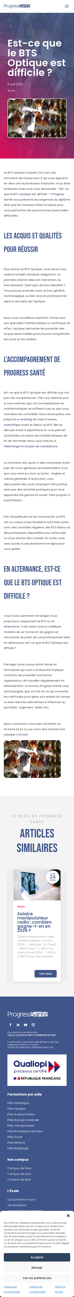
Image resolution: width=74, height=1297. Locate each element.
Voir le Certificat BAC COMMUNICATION (31, 1035)
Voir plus (45, 974)
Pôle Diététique (18, 1103)
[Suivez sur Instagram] (33, 1025)
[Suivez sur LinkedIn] (18, 1025)
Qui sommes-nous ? (21, 1199)
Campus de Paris (19, 1168)
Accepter (37, 1257)
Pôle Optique (16, 1109)
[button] (68, 1215)
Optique (25, 194)
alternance (16, 643)
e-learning (24, 419)
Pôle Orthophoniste (20, 1126)
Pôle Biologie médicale (23, 1120)
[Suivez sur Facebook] (10, 1025)
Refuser (37, 1268)
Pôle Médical (16, 1143)
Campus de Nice (19, 1179)
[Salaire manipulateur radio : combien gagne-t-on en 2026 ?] (37, 884)
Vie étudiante (16, 1205)
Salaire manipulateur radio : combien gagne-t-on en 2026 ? (34, 922)
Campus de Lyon (19, 1174)
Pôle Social (14, 1137)
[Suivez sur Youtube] (26, 1025)
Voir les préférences (37, 1278)
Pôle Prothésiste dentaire (25, 1131)
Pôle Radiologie (18, 1148)
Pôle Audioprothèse (21, 1114)
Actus (11, 91)
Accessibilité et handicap (25, 1211)
